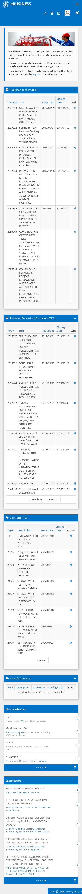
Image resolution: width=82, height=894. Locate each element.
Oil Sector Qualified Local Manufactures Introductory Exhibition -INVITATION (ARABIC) (28, 830)
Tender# (12, 102)
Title (21, 102)
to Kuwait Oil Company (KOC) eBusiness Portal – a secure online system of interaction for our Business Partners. (40, 55)
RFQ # (10, 330)
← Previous (35, 499)
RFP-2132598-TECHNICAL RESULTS (22, 792)
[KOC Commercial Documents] (45, 13)
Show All (41, 767)
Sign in (37, 74)
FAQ (22, 720)
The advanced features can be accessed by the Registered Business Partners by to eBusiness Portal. (40, 72)
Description (24, 530)
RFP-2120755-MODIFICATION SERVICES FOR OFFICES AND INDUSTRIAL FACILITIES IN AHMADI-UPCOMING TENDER (27, 870)
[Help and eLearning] (52, 13)
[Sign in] (77, 13)
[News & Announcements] (58, 13)
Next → (53, 499)
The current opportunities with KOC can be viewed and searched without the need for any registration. (39, 64)
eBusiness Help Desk (16, 732)
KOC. (8, 749)
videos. (42, 760)
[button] (13, 39)
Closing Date (61, 100)
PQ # (10, 530)
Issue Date (48, 102)
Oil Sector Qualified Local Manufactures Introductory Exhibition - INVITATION (25, 848)
